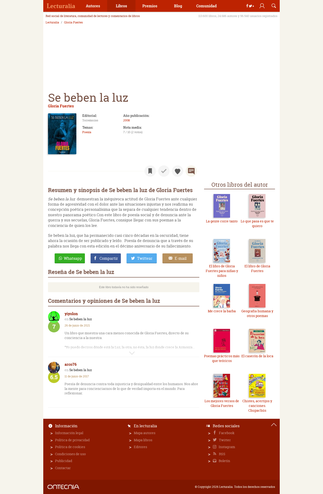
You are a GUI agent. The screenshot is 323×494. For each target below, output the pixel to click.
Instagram (226, 447)
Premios (149, 5)
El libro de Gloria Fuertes (257, 268)
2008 (126, 120)
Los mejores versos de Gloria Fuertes (222, 403)
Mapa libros (143, 440)
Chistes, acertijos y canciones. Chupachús (257, 405)
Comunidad (206, 5)
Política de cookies (70, 447)
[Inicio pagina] (274, 425)
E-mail (181, 258)
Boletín (224, 461)
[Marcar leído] (164, 171)
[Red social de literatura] (61, 6)
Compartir (109, 258)
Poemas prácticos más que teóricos (222, 358)
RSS (221, 454)
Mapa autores (144, 433)
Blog (178, 5)
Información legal (69, 433)
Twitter (224, 440)
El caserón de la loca (257, 356)
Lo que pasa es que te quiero (257, 223)
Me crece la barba (222, 311)
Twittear (145, 258)
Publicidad (63, 461)
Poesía (86, 132)
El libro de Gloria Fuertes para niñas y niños (222, 271)
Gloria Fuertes (73, 22)
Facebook (226, 433)
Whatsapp (73, 258)
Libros (121, 5)
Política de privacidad (72, 440)
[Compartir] (250, 6)
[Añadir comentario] (191, 171)
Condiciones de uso (70, 454)
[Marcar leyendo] (150, 171)
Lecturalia (52, 22)
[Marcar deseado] (177, 171)
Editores (140, 447)
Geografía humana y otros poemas (257, 313)
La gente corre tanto (222, 221)
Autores (93, 5)
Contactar (63, 468)
